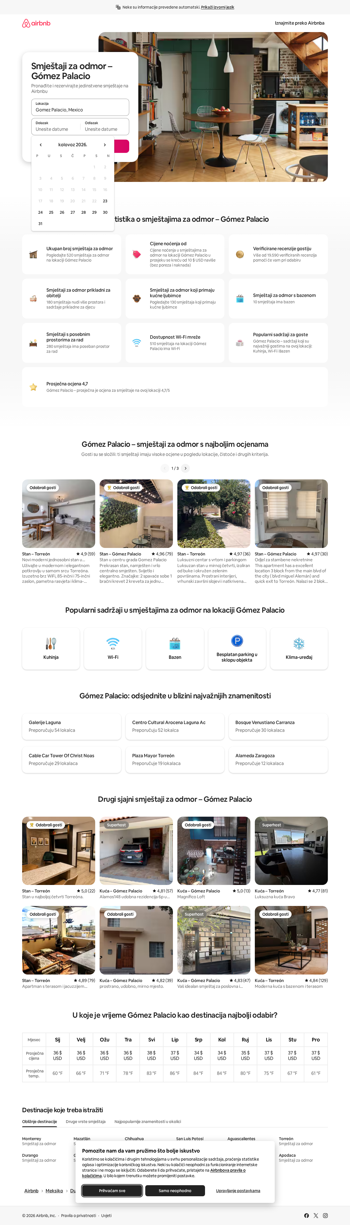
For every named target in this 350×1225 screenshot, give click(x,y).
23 (105, 200)
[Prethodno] (164, 468)
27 (73, 212)
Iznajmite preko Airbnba (300, 23)
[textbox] (56, 129)
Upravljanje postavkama (238, 1190)
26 (62, 212)
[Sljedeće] (185, 468)
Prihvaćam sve (112, 1190)
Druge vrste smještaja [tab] (86, 1121)
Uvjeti (106, 1215)
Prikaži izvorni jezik (217, 7)
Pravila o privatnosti (78, 1215)
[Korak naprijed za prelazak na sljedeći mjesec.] (104, 145)
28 (83, 212)
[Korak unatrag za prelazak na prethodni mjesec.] (41, 145)
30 (105, 212)
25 (51, 212)
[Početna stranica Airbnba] (36, 23)
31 (40, 223)
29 (94, 212)
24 (40, 212)
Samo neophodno (175, 1190)
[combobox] (80, 109)
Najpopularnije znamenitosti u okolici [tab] (148, 1121)
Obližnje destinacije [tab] (39, 1121)
